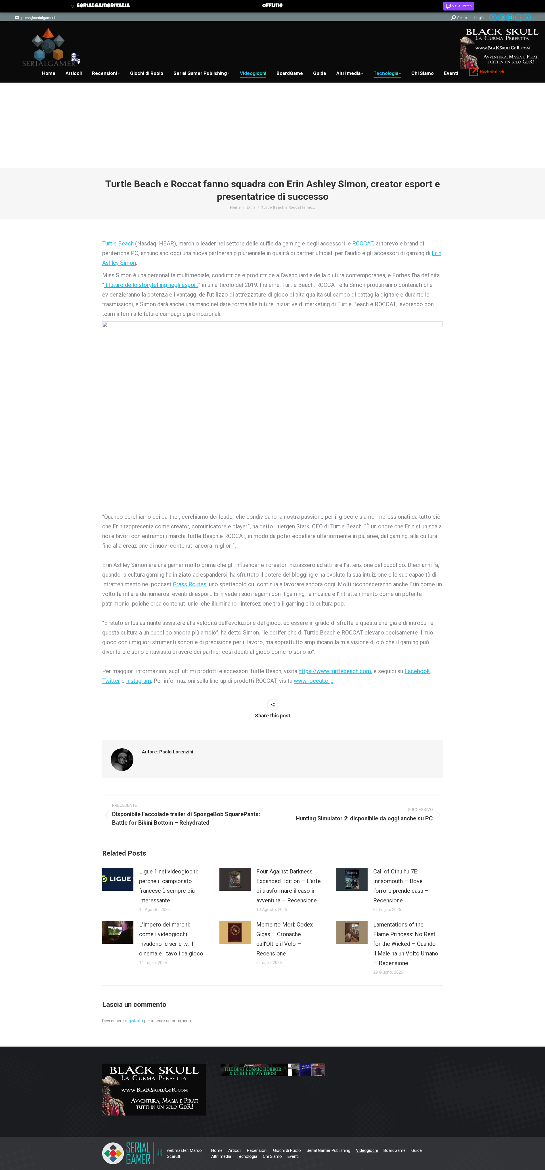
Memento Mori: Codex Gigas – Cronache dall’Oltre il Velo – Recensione (284, 939)
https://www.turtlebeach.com (335, 671)
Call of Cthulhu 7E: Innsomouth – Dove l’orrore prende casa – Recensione (401, 886)
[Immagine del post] (117, 879)
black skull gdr (492, 72)
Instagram (138, 680)
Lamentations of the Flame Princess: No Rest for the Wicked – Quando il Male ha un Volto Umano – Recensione (405, 944)
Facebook (417, 671)
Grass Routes (189, 584)
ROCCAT (362, 243)
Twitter (111, 680)
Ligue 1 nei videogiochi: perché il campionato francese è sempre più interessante (168, 886)
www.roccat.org (314, 680)
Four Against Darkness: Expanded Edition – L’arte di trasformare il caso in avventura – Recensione (288, 886)
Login (479, 18)
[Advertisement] (272, 125)
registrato (134, 1020)
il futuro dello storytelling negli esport (151, 285)
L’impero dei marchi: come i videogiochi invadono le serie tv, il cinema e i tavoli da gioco (171, 939)
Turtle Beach (118, 243)
